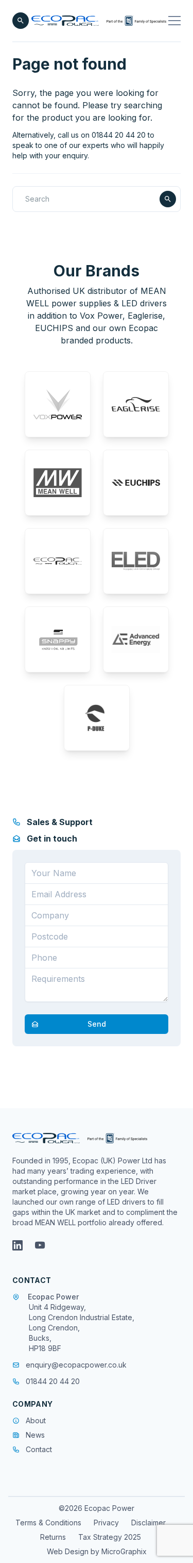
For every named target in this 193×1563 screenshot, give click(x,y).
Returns (53, 1537)
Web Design (69, 1551)
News (35, 1434)
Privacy (106, 1522)
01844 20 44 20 (53, 1381)
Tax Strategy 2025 (109, 1537)
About (36, 1420)
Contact (39, 1449)
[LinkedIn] (17, 1245)
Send (96, 1023)
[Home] (98, 20)
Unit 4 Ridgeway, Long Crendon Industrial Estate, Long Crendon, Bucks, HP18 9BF (81, 1328)
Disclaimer (148, 1522)
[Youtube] (40, 1245)
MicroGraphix (124, 1551)
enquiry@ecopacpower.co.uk (76, 1364)
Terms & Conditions (48, 1522)
